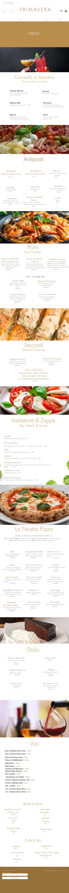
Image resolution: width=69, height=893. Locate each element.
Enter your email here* (6, 872)
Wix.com (64, 870)
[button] (66, 10)
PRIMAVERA (36, 9)
